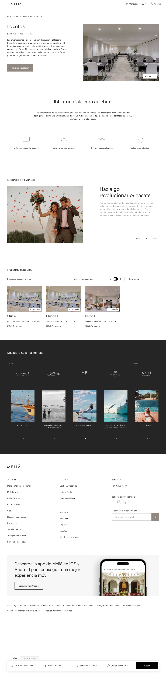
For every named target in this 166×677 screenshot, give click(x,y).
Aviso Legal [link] (12, 605)
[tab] (13, 658)
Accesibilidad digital (131, 605)
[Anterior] (138, 239)
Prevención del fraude (17, 542)
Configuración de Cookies (108, 605)
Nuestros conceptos (16, 517)
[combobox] (144, 4)
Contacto (116, 480)
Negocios (64, 512)
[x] (125, 502)
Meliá (9, 16)
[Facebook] (113, 502)
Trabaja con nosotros (16, 535)
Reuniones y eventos (69, 537)
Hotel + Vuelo (66, 492)
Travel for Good (14, 529)
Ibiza (31, 16)
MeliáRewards (13, 492)
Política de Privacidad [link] (29, 605)
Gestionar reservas (68, 486)
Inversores (12, 523)
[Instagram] (119, 502)
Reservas (64, 480)
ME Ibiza (39, 16)
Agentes (63, 531)
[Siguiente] (155, 239)
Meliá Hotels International (19, 486)
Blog (9, 510)
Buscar (147, 665)
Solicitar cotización (20, 68)
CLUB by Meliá (13, 504)
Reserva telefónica (68, 498)
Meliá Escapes (13, 498)
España (24, 16)
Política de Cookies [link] (85, 605)
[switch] (115, 279)
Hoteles (16, 16)
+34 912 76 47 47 (119, 486)
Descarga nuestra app (29, 586)
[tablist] (83, 658)
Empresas (64, 524)
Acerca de (11, 480)
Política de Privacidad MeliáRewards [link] (57, 605)
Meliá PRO (64, 518)
